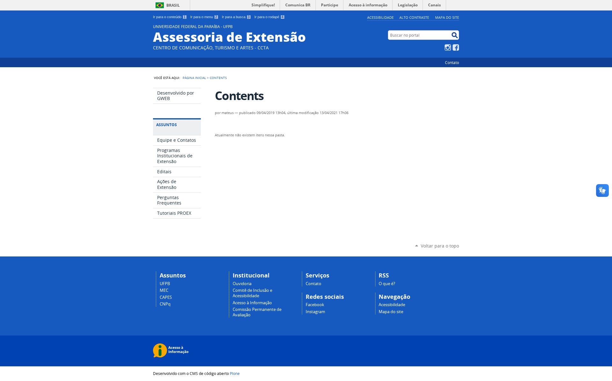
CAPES (166, 297)
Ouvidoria (242, 283)
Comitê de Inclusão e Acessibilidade (252, 293)
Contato (452, 62)
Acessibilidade (380, 17)
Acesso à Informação (252, 303)
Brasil (173, 5)
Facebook (456, 47)
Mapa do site (447, 17)
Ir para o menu (203, 17)
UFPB (165, 283)
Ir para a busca (236, 17)
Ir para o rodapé (268, 17)
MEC (164, 290)
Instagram (448, 47)
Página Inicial (194, 77)
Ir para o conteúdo (169, 17)
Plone (235, 373)
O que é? (387, 283)
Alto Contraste (414, 17)
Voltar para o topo (440, 246)
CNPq (165, 304)
